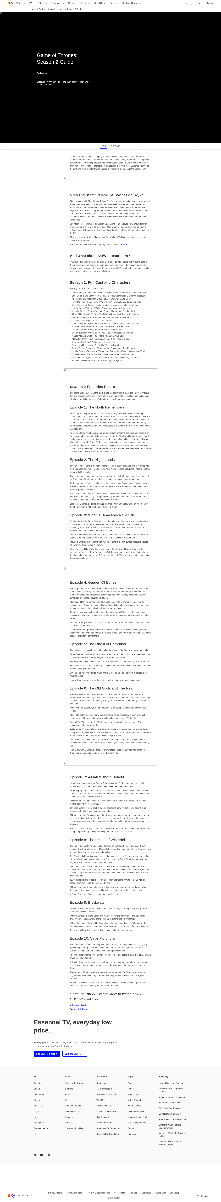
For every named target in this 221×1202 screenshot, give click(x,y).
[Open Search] (186, 3)
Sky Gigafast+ (102, 1117)
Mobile (71, 3)
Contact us (146, 1193)
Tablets (131, 1128)
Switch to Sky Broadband (107, 1134)
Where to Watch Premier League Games (170, 1126)
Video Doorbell (134, 1100)
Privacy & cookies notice (99, 1193)
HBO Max (38, 1106)
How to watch (114, 146)
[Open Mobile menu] (77, 3)
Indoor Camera (134, 1106)
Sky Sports (39, 1123)
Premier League (41, 1128)
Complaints (160, 1193)
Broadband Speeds (105, 1123)
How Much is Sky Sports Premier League (170, 1142)
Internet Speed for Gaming (171, 1083)
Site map (133, 1193)
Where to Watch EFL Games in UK (172, 1134)
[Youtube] (42, 1155)
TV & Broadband (104, 1089)
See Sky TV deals (45, 1054)
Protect (131, 1089)
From (67, 1094)
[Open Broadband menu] (63, 3)
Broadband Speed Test (169, 1103)
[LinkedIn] (35, 1155)
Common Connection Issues (172, 1097)
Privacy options (55, 1193)
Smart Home (100, 3)
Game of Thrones (73, 1106)
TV (30, 3)
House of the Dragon (74, 1083)
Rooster (68, 1123)
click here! (122, 244)
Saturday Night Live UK (75, 1128)
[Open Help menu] (203, 3)
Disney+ (37, 1100)
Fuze (67, 1100)
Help (198, 3)
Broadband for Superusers (108, 1128)
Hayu (36, 1111)
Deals (130, 1083)
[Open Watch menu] (24, 3)
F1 (35, 1134)
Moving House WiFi (105, 1106)
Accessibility (119, 1193)
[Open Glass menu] (46, 3)
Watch (19, 3)
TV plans (38, 1083)
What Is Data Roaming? (170, 1114)
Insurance (85, 3)
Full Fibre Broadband (106, 1094)
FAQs (103, 146)
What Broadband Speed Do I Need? (171, 1090)
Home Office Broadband (107, 1111)
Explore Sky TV (73, 1054)
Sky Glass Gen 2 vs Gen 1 (171, 1108)
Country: (199, 1195)
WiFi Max (100, 1100)
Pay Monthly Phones (137, 1123)
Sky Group (174, 1193)
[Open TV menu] (34, 3)
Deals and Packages (131, 3)
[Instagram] (48, 1155)
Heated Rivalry (72, 1111)
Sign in (209, 3)
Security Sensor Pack (137, 1117)
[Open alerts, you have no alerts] (192, 3)
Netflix (37, 1117)
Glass (41, 3)
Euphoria (69, 1089)
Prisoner (69, 1117)
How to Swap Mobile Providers (173, 1120)
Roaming (132, 1134)
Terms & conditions (75, 1193)
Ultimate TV (39, 1094)
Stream (37, 1089)
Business (114, 3)
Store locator (114, 1198)
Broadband (56, 3)
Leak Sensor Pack (136, 1111)
